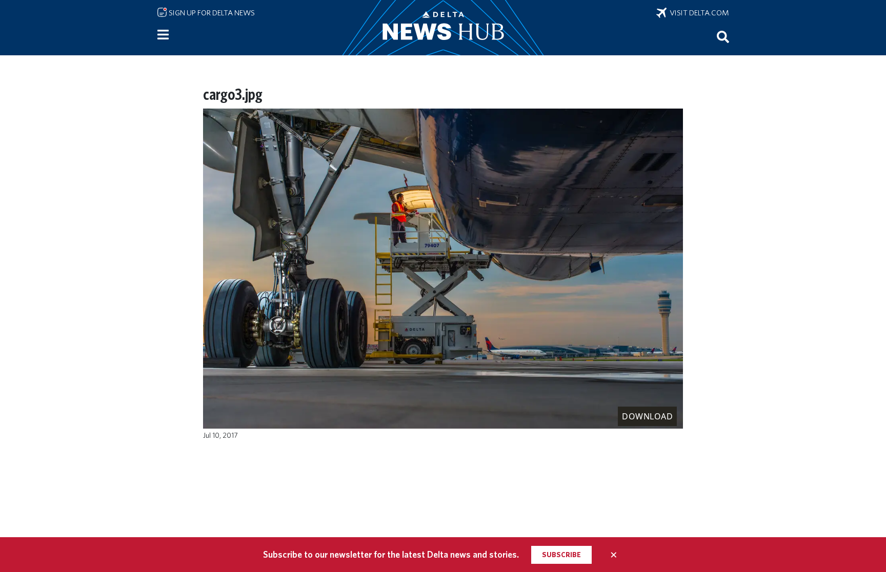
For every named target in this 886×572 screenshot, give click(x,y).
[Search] (723, 36)
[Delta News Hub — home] (443, 27)
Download (647, 416)
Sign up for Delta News (211, 12)
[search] (723, 36)
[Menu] (163, 35)
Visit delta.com (698, 12)
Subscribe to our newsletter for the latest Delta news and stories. (391, 554)
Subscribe (561, 554)
